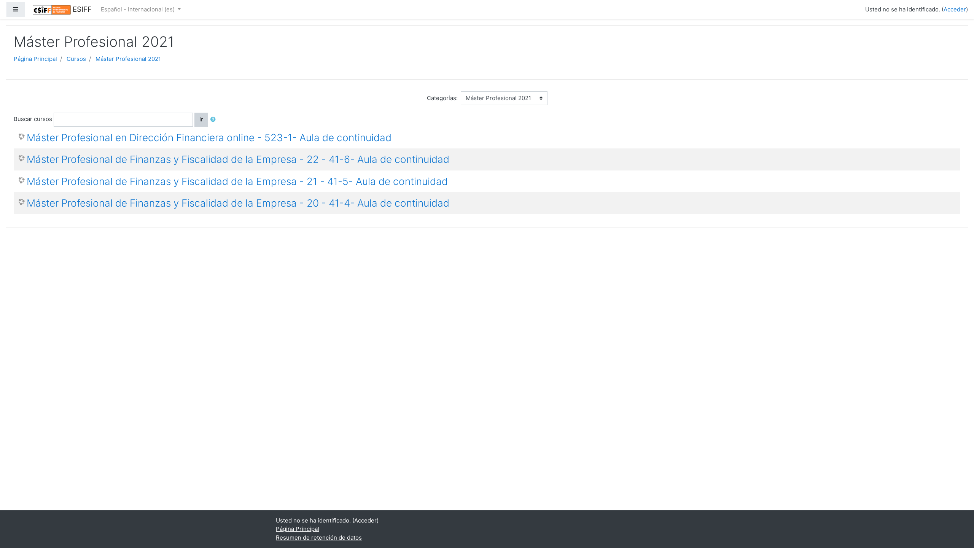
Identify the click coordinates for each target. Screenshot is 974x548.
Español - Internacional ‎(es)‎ (138, 9)
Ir (201, 119)
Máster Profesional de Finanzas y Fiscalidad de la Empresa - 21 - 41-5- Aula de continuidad (237, 181)
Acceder (955, 9)
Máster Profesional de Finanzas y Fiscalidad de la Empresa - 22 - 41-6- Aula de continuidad (238, 159)
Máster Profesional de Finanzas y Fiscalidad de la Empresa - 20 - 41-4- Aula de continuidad (238, 203)
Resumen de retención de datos (319, 537)
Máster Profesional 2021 (128, 58)
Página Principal (35, 58)
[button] (215, 119)
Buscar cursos (33, 119)
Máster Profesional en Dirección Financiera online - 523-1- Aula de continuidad (209, 137)
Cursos (76, 58)
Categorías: (442, 98)
